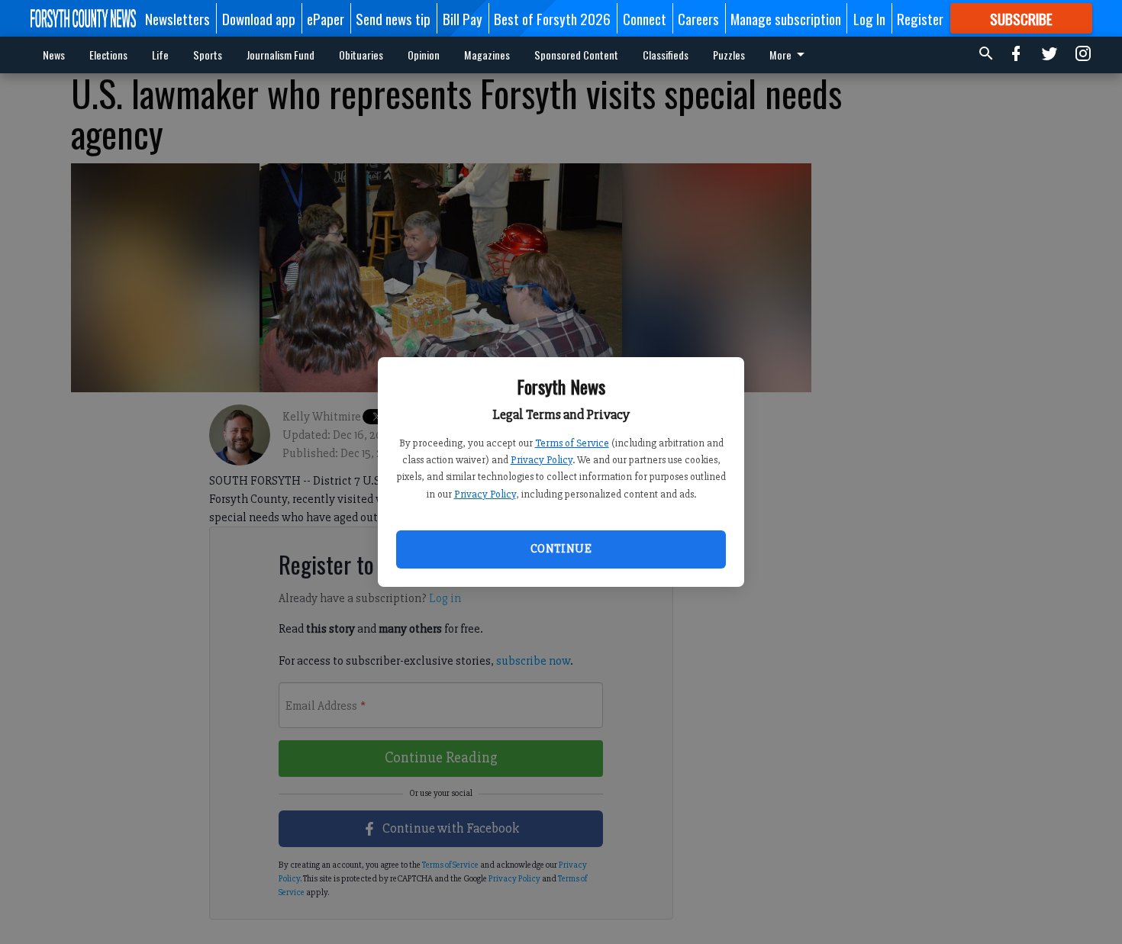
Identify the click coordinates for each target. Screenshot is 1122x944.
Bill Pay (462, 18)
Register (920, 18)
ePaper (325, 18)
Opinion (424, 55)
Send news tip (393, 18)
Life (160, 55)
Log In (869, 18)
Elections (108, 55)
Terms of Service (572, 443)
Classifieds (665, 55)
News (54, 55)
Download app (258, 18)
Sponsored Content (576, 55)
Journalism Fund (280, 55)
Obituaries (361, 55)
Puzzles (729, 55)
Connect (644, 18)
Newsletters (177, 18)
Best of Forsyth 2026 (552, 18)
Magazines (487, 55)
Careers (698, 18)
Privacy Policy (541, 459)
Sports (207, 55)
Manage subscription (785, 18)
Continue (561, 548)
